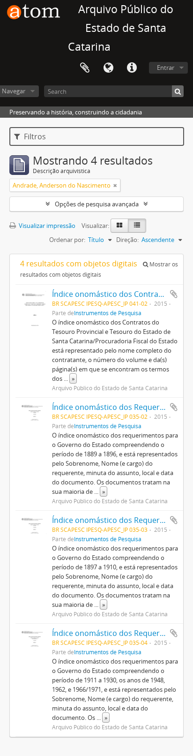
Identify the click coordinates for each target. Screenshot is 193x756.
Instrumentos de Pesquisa (107, 313)
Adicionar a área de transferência (173, 294)
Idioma (108, 68)
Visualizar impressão (46, 225)
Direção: (127, 239)
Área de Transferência (84, 68)
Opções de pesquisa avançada (97, 204)
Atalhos (131, 68)
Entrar (165, 67)
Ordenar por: (67, 239)
